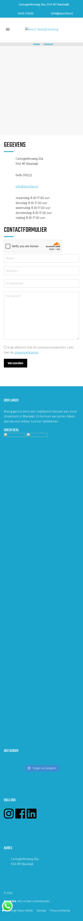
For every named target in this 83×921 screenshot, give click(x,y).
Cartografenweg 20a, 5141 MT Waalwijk (44, 4)
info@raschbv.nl (62, 13)
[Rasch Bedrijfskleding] (41, 29)
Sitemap (41, 910)
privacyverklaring (26, 352)
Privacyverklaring (60, 910)
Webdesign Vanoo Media (18, 910)
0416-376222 (25, 13)
